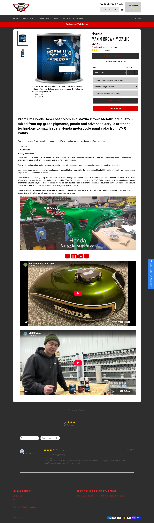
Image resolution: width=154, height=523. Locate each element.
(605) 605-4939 (113, 3)
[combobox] (29, 438)
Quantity (129, 67)
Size (94, 67)
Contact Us (43, 18)
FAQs (55, 18)
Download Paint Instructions (24, 507)
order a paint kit (115, 56)
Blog (14, 500)
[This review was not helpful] (132, 470)
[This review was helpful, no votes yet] (128, 470)
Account (138, 18)
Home (16, 18)
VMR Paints (23, 518)
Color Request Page (73, 18)
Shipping (95, 47)
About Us (28, 18)
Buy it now (115, 108)
